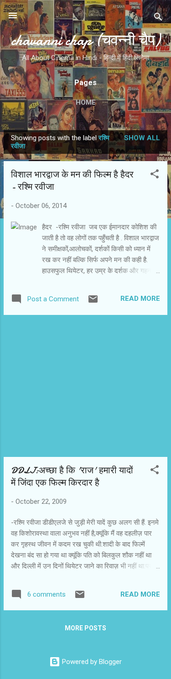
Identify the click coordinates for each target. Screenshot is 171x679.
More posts (85, 628)
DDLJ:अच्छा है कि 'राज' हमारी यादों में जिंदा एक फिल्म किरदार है (72, 476)
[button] (154, 175)
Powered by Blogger (91, 662)
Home (86, 102)
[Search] (158, 18)
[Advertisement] (85, 386)
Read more (140, 298)
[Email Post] (93, 302)
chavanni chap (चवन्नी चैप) (85, 40)
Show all (142, 138)
